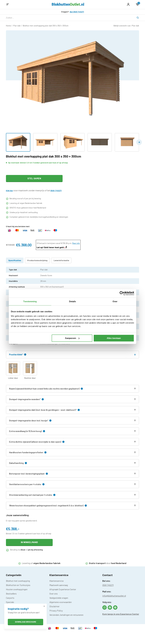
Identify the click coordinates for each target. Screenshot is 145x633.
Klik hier (9, 190)
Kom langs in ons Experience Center (120, 614)
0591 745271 (108, 585)
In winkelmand (29, 542)
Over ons (53, 593)
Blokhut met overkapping (18, 580)
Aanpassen (70, 338)
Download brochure (25, 622)
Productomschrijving (37, 260)
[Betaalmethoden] (9, 231)
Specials (10, 602)
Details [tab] (72, 301)
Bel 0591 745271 (77, 12)
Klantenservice (56, 580)
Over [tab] (115, 301)
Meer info (76, 243)
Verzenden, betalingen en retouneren (66, 614)
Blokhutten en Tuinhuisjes (18, 585)
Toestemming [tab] (30, 301)
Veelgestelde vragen (58, 597)
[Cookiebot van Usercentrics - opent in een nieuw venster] (121, 293)
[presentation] (139, 142)
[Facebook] (110, 607)
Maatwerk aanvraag (58, 585)
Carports (10, 597)
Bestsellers (11, 593)
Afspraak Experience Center (62, 589)
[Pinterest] (115, 607)
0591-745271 (56, 190)
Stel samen (34, 178)
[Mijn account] (128, 4)
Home (8, 25)
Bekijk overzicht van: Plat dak (126, 25)
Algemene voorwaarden (60, 602)
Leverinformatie (61, 260)
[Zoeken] (136, 17)
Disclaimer (54, 606)
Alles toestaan (114, 338)
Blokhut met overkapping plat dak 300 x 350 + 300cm (45, 25)
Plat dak (17, 25)
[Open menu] (7, 4)
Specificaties (14, 260)
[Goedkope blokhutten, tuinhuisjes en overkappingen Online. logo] (68, 4)
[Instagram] (104, 607)
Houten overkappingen (16, 589)
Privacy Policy (56, 610)
